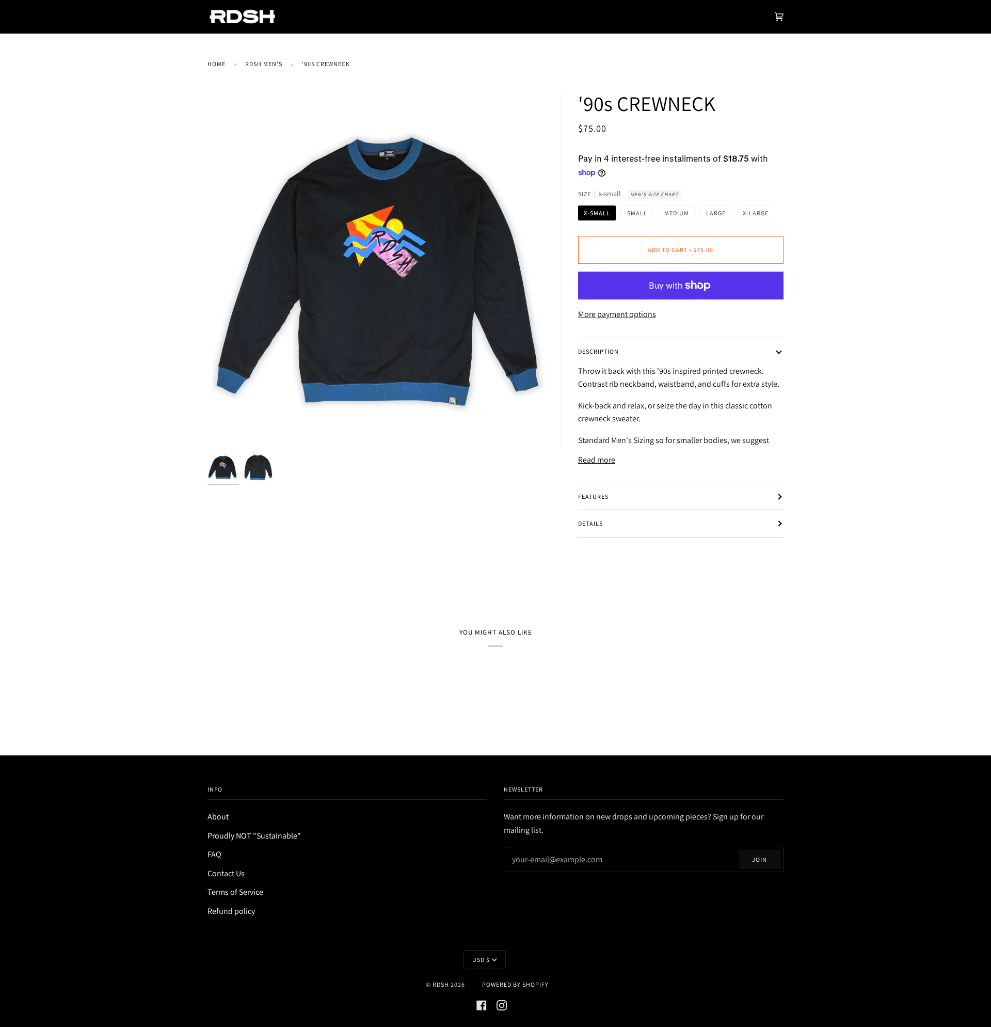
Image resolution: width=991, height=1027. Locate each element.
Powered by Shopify (515, 984)
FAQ (214, 854)
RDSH (441, 984)
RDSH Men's (263, 64)
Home (216, 64)
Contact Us (226, 873)
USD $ (481, 959)
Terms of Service (235, 892)
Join (759, 859)
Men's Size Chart (654, 194)
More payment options (617, 314)
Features (593, 496)
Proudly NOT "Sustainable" (254, 835)
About (218, 816)
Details (590, 523)
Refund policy (231, 911)
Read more (596, 459)
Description (598, 351)
